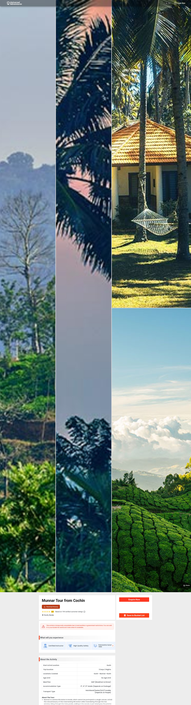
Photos (188, 585)
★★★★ (47, 611)
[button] (84, 612)
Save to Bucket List (136, 615)
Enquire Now (134, 599)
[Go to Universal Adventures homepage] (14, 3)
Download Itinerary (52, 607)
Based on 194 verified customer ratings (69, 612)
